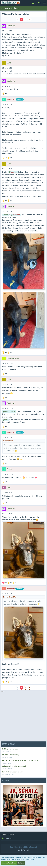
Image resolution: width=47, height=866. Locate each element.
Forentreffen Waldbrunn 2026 (12, 772)
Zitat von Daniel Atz (9, 597)
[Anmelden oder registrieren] (39, 3)
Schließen (21, 863)
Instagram (8, 838)
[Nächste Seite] (29, 19)
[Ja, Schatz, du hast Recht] (23, 805)
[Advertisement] (23, 716)
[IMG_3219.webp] (23, 550)
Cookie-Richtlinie (23, 850)
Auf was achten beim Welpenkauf (14, 766)
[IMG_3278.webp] (23, 320)
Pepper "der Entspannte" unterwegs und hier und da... (21, 760)
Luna (6, 215)
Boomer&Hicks (10, 412)
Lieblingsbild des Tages (10, 749)
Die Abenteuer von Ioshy (10, 755)
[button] (44, 3)
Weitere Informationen (9, 863)
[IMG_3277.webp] (23, 262)
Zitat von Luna (8, 441)
